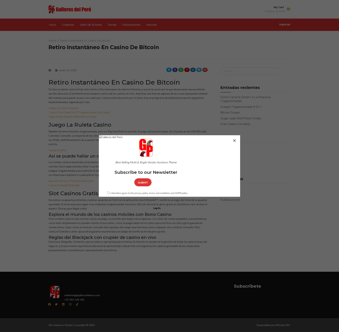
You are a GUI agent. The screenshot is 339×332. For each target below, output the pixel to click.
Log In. (157, 207)
